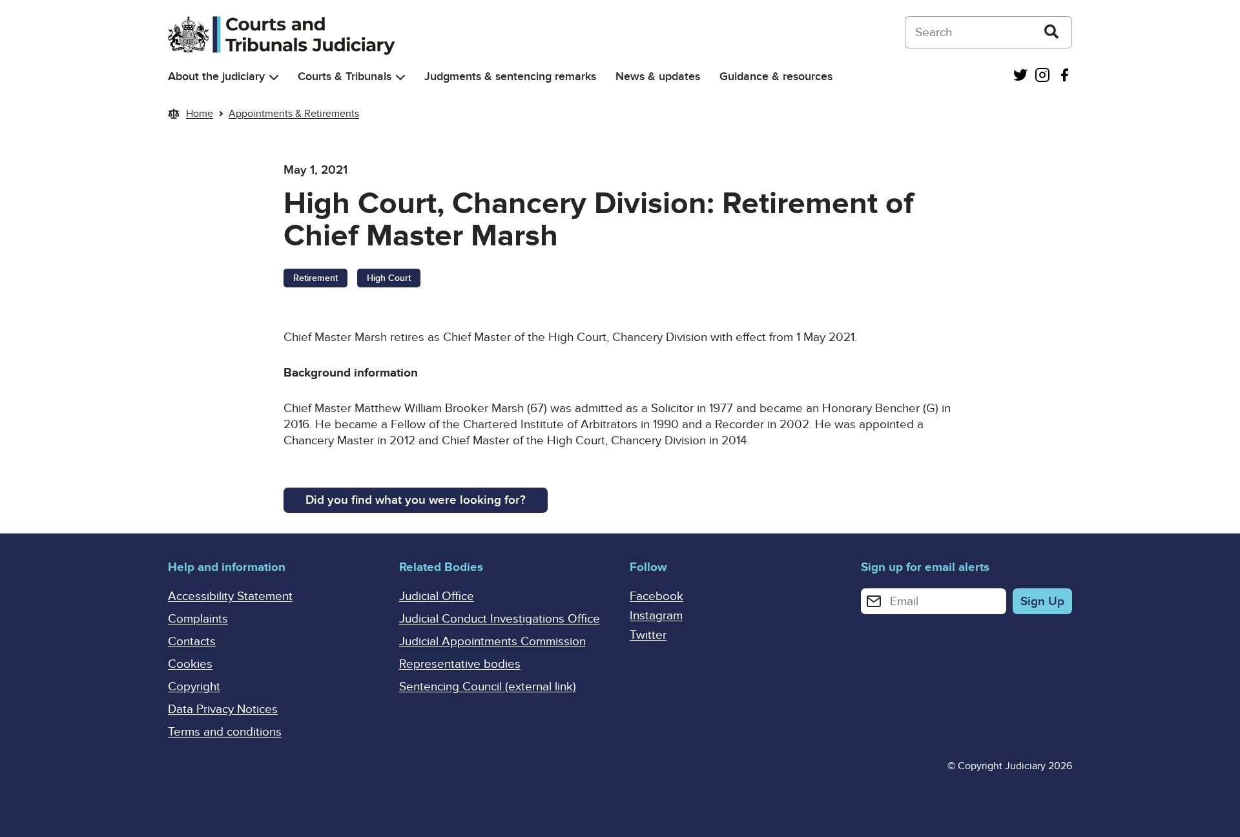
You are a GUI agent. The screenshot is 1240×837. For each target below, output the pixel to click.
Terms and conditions (225, 732)
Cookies (190, 664)
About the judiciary (216, 76)
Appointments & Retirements (294, 113)
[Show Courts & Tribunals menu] (400, 77)
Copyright (194, 686)
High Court (389, 278)
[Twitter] (1020, 76)
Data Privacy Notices (223, 709)
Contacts (192, 641)
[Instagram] (1042, 76)
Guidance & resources (775, 76)
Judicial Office (436, 596)
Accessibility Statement (230, 596)
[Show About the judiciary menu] (273, 77)
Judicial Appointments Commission (492, 641)
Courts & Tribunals (344, 76)
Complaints (198, 619)
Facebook (656, 596)
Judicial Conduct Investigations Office (499, 619)
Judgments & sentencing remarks (510, 76)
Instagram (656, 615)
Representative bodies (460, 664)
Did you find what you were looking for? (415, 500)
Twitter (648, 635)
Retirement (315, 278)
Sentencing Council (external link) (487, 686)
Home (199, 113)
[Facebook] (1064, 76)
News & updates (657, 76)
